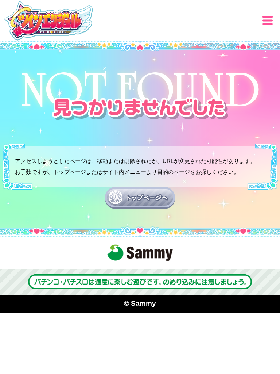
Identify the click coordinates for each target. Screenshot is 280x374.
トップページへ (146, 197)
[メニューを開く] (267, 20)
